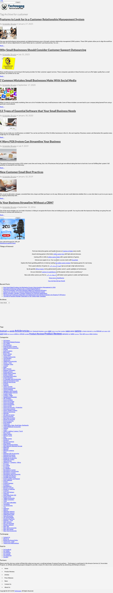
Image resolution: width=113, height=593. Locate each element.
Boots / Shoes (7, 354)
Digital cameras (8, 372)
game (68, 331)
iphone (98, 331)
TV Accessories (8, 505)
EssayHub (75, 260)
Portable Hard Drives (9, 477)
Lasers (5, 429)
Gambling (63, 331)
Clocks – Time (7, 363)
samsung (65, 334)
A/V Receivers (7, 345)
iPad (95, 331)
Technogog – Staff (8, 541)
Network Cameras (8, 450)
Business (41, 331)
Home (85, 331)
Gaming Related (8, 389)
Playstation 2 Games (9, 470)
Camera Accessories (9, 357)
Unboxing (6, 508)
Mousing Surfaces (8, 441)
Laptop (105, 331)
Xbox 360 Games (8, 529)
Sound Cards (7, 496)
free (59, 331)
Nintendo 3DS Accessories (11, 453)
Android (3, 331)
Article (18, 330)
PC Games (6, 467)
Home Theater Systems (10, 410)
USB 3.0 (5, 510)
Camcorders (7, 355)
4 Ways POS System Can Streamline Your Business (30, 141)
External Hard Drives (9, 382)
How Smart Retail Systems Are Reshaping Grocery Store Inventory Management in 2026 (29, 287)
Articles (25, 331)
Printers (5, 482)
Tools (5, 501)
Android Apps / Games (10, 346)
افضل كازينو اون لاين (55, 266)
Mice (4, 437)
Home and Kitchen (8, 404)
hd (82, 331)
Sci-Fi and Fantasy (8, 492)
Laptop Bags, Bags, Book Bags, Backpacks (16, 425)
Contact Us (6, 537)
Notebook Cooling (8, 459)
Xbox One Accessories (10, 531)
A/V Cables (6, 343)
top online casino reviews (62, 263)
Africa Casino (40, 269)
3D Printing (6, 340)
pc (19, 334)
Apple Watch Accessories (10, 348)
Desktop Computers (9, 370)
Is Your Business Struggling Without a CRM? (27, 202)
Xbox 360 (6, 526)
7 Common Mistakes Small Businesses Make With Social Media (38, 80)
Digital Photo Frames (9, 373)
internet (89, 331)
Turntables (6, 504)
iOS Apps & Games (8, 415)
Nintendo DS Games (9, 455)
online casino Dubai (54, 257)
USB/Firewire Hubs (8, 514)
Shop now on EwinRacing (56, 278)
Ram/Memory (7, 486)
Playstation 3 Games (9, 473)
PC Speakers (7, 468)
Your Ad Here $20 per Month (56, 281)
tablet (72, 334)
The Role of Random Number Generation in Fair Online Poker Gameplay (24, 296)
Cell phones (6, 360)
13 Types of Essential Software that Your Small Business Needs (38, 110)
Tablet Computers (8, 499)
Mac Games (6, 432)
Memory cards (7, 435)
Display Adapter (8, 374)
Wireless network (8, 525)
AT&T (31, 331)
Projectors (6, 484)
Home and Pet (7, 406)
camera (46, 331)
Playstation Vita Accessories (11, 474)
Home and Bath (8, 400)
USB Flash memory (9, 511)
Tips (80, 334)
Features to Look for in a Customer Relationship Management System (42, 19)
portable (27, 334)
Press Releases (7, 480)
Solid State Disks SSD (9, 495)
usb (83, 334)
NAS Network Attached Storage (12, 446)
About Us (6, 538)
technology (77, 334)
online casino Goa (58, 254)
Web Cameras (7, 522)
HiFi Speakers (7, 398)
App (8, 331)
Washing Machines (9, 519)
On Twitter (6, 551)
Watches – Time (8, 520)
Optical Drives (7, 461)
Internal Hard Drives (9, 412)
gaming (78, 331)
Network (5, 449)
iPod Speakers (7, 422)
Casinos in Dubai (68, 251)
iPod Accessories (8, 421)
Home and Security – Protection (12, 407)
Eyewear (5, 383)
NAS (8, 334)
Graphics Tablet (8, 395)
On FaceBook (7, 549)
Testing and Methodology (11, 543)
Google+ (5, 557)
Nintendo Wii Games (9, 456)
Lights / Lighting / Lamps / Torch (13, 431)
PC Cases (6, 464)
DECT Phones (7, 369)
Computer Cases (8, 364)
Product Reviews (36, 334)
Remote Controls (8, 487)
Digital (56, 331)
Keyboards (6, 424)
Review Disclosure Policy (10, 540)
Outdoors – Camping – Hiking (12, 462)
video (91, 334)
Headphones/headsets (10, 397)
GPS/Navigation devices (10, 392)
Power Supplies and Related (11, 479)
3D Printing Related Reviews (11, 342)
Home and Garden (8, 401)
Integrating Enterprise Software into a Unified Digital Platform (21, 289)
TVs (4, 507)
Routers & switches (9, 489)
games (72, 331)
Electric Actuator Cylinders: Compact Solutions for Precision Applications (25, 293)
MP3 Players (7, 443)
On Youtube (6, 554)
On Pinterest (7, 552)
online (16, 334)
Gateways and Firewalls (10, 391)
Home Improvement (9, 409)
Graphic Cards (7, 394)
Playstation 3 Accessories (11, 471)
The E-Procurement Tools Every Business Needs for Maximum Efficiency (25, 290)
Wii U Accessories (8, 523)
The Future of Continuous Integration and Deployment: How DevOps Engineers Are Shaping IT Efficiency (34, 295)
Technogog (17, 591)
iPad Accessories (8, 416)
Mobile (5, 334)
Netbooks (6, 447)
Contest (5, 366)
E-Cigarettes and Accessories (12, 379)
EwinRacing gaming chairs (8, 243)
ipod (103, 331)
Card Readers (7, 358)
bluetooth (36, 331)
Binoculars (6, 352)
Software (6, 493)
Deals (5, 367)
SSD (69, 334)
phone (22, 334)
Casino (53, 331)
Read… (2, 45)
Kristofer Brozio (9, 24)
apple (12, 331)
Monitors (6, 440)
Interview (6, 413)
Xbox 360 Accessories (9, 528)
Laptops (5, 428)
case (49, 331)
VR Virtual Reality (8, 517)
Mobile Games (7, 438)
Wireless (95, 334)
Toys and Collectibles (9, 502)
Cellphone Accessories (10, 361)
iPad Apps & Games (9, 418)
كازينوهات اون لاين (52, 275)
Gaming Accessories (9, 388)
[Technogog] (12, 10)
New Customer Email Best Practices (21, 172)
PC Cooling (6, 465)
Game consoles (7, 386)
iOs (93, 331)
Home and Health (8, 403)
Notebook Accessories (10, 458)
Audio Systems (7, 351)
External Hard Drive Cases (11, 380)
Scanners (6, 490)
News (5, 452)
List (1, 334)
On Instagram (7, 555)
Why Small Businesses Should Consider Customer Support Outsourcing (43, 49)
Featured (6, 385)
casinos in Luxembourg (49, 272)
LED (109, 331)
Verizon (87, 334)
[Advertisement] (56, 314)
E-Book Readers (8, 377)
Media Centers (7, 434)
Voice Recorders (8, 516)
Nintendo (12, 334)
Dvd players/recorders (10, 376)
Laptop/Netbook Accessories (12, 427)
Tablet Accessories (9, 498)
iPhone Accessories (9, 419)
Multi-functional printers (10, 444)
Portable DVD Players (9, 476)
